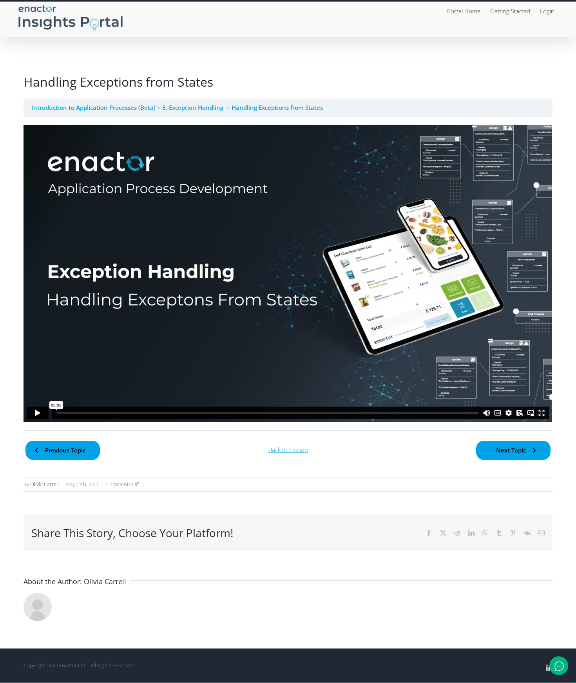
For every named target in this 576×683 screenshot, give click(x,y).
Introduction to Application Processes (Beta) (94, 107)
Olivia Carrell (44, 484)
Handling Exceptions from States (278, 107)
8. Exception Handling (194, 107)
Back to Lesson (288, 450)
